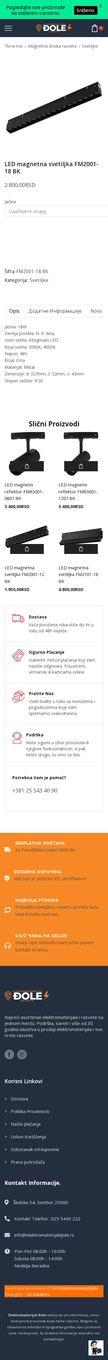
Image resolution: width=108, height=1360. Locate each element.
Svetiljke (90, 46)
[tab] (14, 311)
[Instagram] (22, 1054)
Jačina (10, 201)
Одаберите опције (27, 466)
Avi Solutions (38, 1294)
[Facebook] (9, 1054)
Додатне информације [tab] (55, 311)
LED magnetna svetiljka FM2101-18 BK (78, 574)
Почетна (13, 46)
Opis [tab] (14, 311)
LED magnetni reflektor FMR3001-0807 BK (24, 491)
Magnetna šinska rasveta (52, 46)
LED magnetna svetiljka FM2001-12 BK (24, 574)
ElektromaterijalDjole (79, 1288)
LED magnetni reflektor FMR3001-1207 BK (78, 491)
